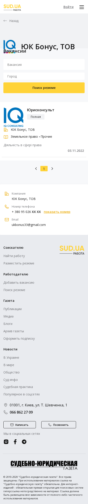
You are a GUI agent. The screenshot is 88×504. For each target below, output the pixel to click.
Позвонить (61, 425)
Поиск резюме (44, 88)
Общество (11, 372)
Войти (68, 7)
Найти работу (14, 256)
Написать (21, 425)
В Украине (11, 357)
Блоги (7, 324)
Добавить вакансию (18, 282)
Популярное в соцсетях (21, 394)
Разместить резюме (18, 263)
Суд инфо (10, 379)
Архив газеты (13, 331)
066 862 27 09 (21, 412)
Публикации (12, 309)
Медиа (8, 316)
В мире (8, 365)
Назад (14, 21)
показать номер (57, 212)
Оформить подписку (19, 338)
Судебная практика (18, 387)
